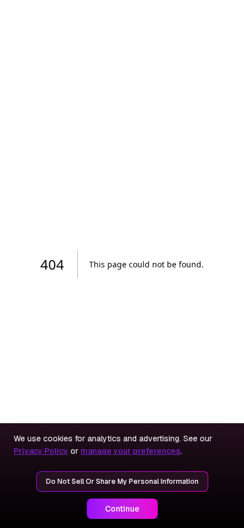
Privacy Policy (41, 451)
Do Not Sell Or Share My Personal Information (122, 481)
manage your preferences (130, 451)
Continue (122, 509)
